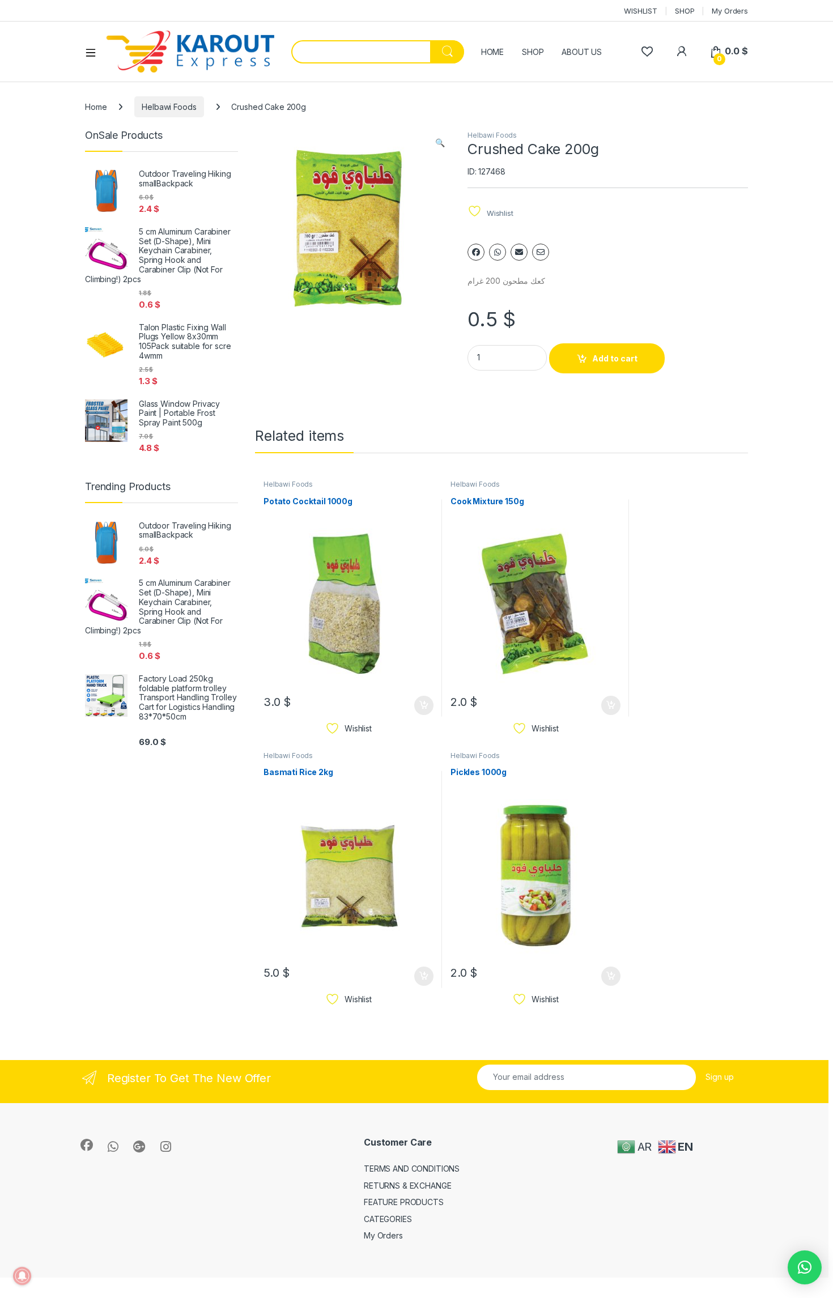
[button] (440, 143)
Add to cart (615, 358)
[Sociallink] (86, 1145)
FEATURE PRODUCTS (404, 1202)
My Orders (730, 10)
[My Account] (681, 51)
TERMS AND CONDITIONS (412, 1168)
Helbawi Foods (169, 107)
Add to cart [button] (424, 705)
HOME (492, 52)
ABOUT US (582, 52)
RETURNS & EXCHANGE (407, 1185)
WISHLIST (640, 10)
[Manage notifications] (22, 1276)
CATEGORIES (388, 1219)
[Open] (94, 52)
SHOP (684, 10)
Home (96, 107)
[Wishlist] (646, 51)
